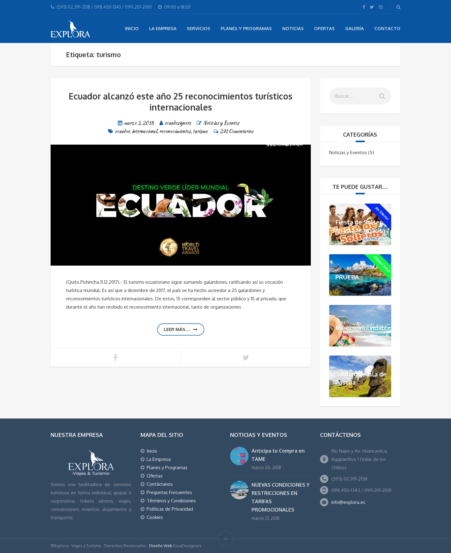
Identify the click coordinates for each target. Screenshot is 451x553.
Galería (354, 28)
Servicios (198, 28)
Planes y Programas (246, 28)
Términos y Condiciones (171, 501)
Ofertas (324, 28)
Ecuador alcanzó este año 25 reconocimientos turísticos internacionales (180, 102)
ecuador (122, 131)
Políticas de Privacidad (170, 509)
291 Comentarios (236, 131)
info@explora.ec (348, 502)
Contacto (387, 28)
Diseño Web (160, 545)
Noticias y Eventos (221, 123)
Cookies (155, 517)
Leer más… (177, 329)
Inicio (132, 28)
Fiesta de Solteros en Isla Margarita (362, 226)
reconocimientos (175, 131)
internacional (144, 131)
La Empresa (162, 28)
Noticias (293, 28)
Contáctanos (160, 484)
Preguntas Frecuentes (169, 492)
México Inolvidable (363, 328)
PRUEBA (347, 277)
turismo (200, 131)
